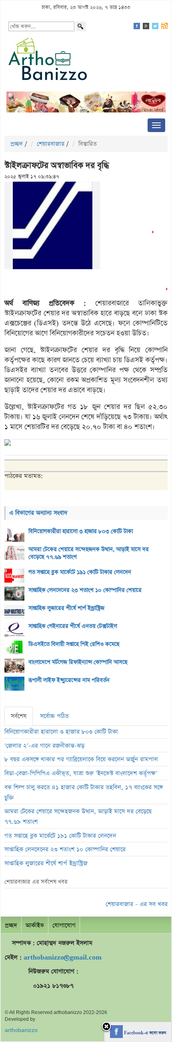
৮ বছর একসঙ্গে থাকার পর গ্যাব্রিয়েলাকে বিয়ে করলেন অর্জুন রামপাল (81, 759)
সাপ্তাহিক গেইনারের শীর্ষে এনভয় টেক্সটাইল (72, 626)
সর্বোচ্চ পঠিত (54, 716)
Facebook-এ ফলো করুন (144, 1033)
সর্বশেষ (18, 716)
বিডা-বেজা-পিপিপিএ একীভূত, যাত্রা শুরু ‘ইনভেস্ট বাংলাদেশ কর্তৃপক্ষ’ (80, 773)
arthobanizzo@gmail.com (63, 957)
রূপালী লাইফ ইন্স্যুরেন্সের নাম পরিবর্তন (69, 680)
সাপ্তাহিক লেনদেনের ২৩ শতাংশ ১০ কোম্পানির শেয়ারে (85, 590)
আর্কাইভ (35, 925)
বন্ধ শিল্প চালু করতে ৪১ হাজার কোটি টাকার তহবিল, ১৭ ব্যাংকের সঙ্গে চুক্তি (83, 792)
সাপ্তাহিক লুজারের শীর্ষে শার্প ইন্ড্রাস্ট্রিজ (66, 608)
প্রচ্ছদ (16, 144)
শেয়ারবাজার (50, 144)
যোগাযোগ (64, 925)
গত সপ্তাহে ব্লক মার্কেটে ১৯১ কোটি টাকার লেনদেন (79, 572)
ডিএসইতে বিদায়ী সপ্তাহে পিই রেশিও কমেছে (74, 644)
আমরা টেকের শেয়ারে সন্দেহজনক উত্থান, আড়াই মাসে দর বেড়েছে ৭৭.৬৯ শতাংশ (88, 553)
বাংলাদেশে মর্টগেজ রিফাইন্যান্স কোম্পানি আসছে (78, 662)
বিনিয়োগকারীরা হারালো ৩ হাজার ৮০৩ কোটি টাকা (80, 531)
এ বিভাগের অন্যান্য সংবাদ (38, 513)
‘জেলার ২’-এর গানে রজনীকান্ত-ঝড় (44, 745)
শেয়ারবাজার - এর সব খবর (137, 904)
